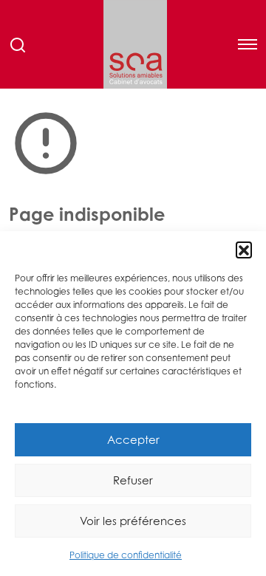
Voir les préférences (133, 520)
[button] (243, 249)
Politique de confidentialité (125, 554)
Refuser (133, 480)
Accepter (133, 439)
